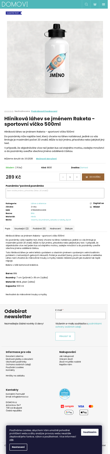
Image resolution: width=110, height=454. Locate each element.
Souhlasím (89, 432)
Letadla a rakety (57, 219)
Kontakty (10, 370)
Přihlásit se (65, 336)
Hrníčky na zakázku (15, 375)
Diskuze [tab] (69, 228)
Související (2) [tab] (21, 228)
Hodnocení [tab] (55, 228)
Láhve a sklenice (38, 203)
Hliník (33, 216)
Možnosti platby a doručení (19, 359)
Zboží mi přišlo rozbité (70, 361)
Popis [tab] (7, 228)
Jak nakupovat (66, 356)
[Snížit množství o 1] (63, 177)
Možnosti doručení (46, 158)
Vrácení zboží (66, 359)
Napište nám (65, 364)
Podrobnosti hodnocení (44, 111)
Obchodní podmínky (16, 361)
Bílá (32, 213)
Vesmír (34, 219)
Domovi (84, 167)
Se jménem (44, 219)
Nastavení (18, 447)
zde (11, 439)
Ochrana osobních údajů (18, 364)
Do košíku (95, 176)
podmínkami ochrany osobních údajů (78, 325)
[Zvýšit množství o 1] (76, 177)
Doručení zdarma (14, 356)
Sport (68, 219)
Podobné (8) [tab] (39, 228)
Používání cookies (15, 367)
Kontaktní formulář (15, 394)
